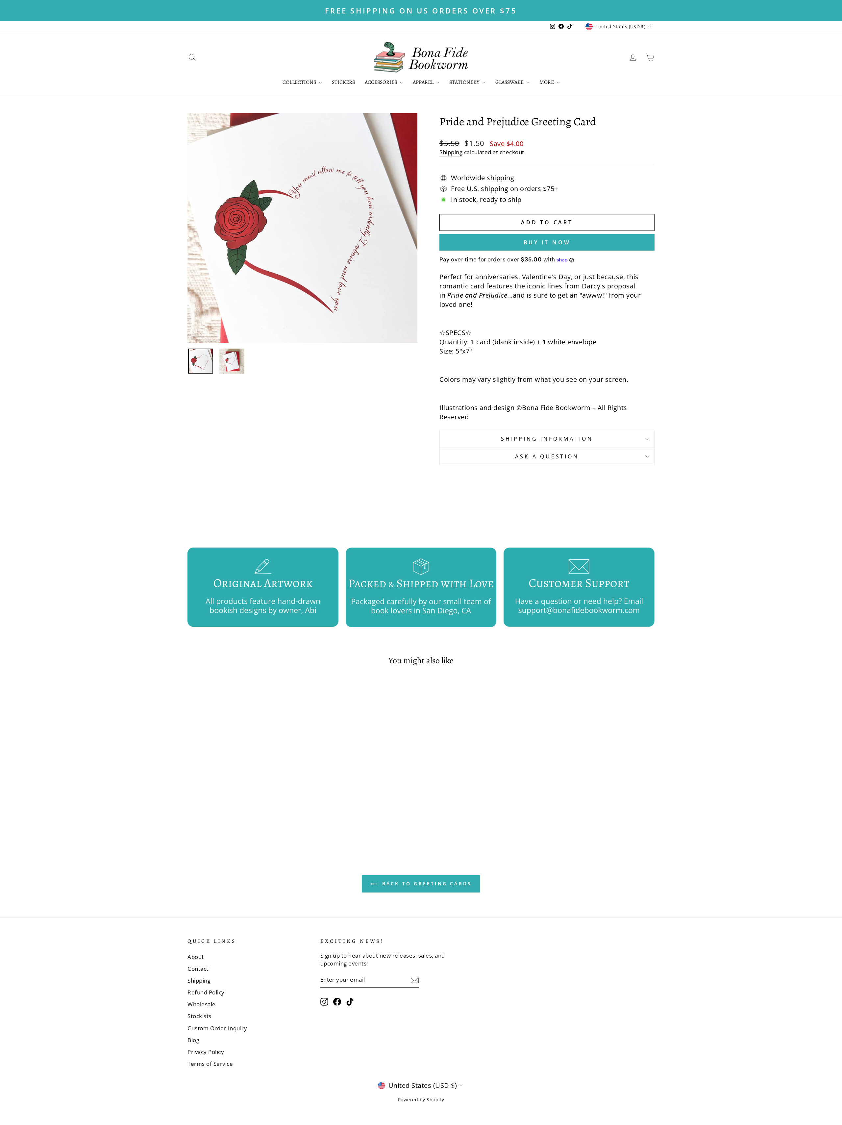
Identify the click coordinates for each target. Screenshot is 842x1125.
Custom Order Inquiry (217, 1028)
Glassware (510, 82)
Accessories (381, 82)
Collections (300, 82)
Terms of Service (210, 1063)
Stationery (465, 82)
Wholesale (201, 1004)
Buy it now (547, 242)
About (195, 957)
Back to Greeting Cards (426, 883)
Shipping (450, 152)
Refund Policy (206, 992)
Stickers (343, 82)
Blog (193, 1040)
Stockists (199, 1016)
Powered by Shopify (421, 1099)
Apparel (423, 82)
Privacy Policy (205, 1052)
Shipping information (547, 438)
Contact (198, 968)
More (547, 82)
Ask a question (547, 456)
